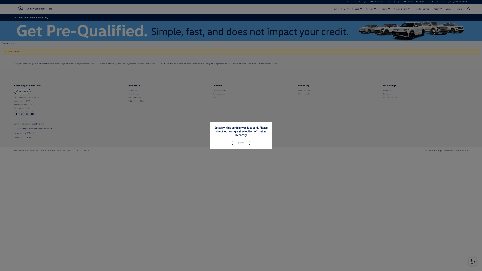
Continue (241, 143)
